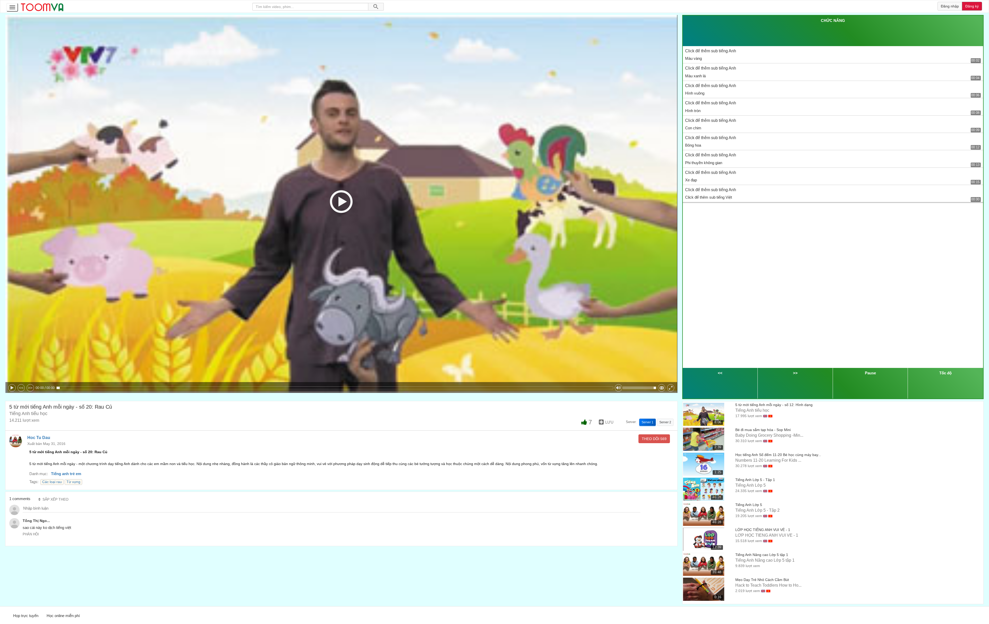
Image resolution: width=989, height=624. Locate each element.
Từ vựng (73, 482)
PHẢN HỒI (31, 534)
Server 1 (647, 422)
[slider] (334, 387)
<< (21, 388)
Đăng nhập (950, 6)
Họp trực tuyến (25, 615)
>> (30, 388)
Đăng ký (972, 6)
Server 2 (665, 422)
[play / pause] (12, 388)
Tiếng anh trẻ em (66, 473)
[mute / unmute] (618, 388)
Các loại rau (52, 482)
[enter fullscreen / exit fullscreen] (671, 388)
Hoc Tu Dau (38, 437)
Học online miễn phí (63, 615)
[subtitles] (661, 388)
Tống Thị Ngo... (36, 521)
